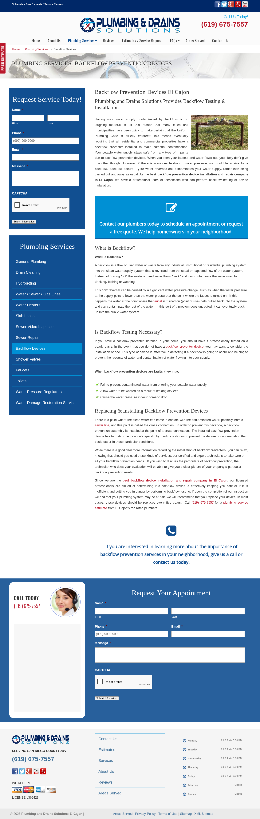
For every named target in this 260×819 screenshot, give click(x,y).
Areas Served (122, 814)
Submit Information (24, 221)
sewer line (102, 425)
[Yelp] (238, 6)
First (15, 123)
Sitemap (186, 814)
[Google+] (231, 6)
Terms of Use (167, 814)
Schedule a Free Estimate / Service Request (37, 4)
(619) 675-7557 (224, 24)
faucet (157, 301)
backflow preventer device (184, 346)
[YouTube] (245, 6)
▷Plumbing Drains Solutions (130, 25)
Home (16, 49)
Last (50, 123)
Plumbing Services (36, 49)
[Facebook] (218, 6)
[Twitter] (224, 6)
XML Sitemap (203, 814)
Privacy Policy (145, 814)
